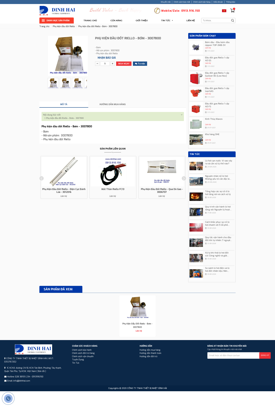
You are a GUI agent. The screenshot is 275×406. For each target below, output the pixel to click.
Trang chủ (90, 20)
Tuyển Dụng (78, 359)
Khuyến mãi (166, 2)
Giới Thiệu (142, 20)
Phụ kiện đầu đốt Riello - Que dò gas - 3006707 (162, 191)
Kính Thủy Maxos (213, 119)
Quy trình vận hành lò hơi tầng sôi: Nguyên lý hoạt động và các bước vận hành (218, 208)
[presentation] (41, 178)
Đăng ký (265, 355)
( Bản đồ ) (41, 371)
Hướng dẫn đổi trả (148, 356)
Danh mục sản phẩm (58, 20)
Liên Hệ (190, 20)
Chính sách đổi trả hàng (83, 353)
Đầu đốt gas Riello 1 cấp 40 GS (217, 59)
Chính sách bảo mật (182, 2)
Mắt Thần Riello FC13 (112, 189)
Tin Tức (165, 20)
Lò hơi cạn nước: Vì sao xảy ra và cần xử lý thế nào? (218, 162)
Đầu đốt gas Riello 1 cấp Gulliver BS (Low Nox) (217, 74)
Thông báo (230, 2)
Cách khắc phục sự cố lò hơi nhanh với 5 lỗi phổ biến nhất (217, 223)
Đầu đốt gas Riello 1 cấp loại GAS (217, 90)
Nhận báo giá (107, 57)
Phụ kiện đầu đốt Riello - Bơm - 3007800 (97, 26)
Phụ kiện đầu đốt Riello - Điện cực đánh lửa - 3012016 (64, 191)
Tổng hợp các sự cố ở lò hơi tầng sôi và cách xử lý (218, 193)
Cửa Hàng (116, 20)
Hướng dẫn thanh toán (150, 353)
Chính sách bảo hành (82, 350)
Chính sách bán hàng (201, 2)
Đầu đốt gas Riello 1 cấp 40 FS (217, 105)
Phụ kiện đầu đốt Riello (64, 26)
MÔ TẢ (63, 104)
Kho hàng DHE (212, 134)
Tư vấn (141, 63)
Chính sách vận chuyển (83, 356)
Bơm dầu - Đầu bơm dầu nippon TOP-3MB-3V (217, 44)
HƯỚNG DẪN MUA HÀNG (113, 104)
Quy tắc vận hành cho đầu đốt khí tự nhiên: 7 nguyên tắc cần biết (218, 239)
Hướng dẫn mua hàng (150, 350)
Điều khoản (218, 2)
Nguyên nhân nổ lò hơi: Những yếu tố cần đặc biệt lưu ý (218, 177)
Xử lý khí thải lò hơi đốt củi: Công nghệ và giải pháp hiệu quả (217, 254)
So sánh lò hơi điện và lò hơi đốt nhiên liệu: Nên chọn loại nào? (217, 269)
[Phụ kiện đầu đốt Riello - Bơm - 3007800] (137, 307)
